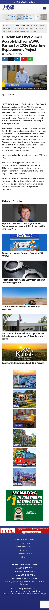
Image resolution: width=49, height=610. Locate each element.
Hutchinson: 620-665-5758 (24, 564)
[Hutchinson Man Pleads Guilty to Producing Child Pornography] (24, 269)
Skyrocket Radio (31, 588)
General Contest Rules (24, 539)
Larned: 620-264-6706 (24, 571)
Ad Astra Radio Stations (24, 2)
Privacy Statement (24, 546)
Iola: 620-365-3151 (24, 568)
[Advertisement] (24, 17)
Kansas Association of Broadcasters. (24, 591)
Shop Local (24, 550)
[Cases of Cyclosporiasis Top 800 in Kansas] (24, 352)
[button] (44, 9)
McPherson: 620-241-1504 (24, 578)
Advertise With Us (24, 553)
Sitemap (24, 557)
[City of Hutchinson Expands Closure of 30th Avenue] (24, 242)
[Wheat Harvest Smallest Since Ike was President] (24, 296)
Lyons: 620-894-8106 (24, 575)
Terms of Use (24, 543)
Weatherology (39, 593)
